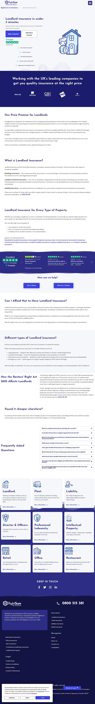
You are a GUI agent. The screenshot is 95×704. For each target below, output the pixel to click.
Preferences (12, 697)
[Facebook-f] (39, 587)
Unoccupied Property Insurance (40, 240)
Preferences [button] (34, 693)
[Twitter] (44, 587)
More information (8, 507)
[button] (90, 3)
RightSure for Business (9, 8)
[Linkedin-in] (55, 587)
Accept (42, 697)
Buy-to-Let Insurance (60, 240)
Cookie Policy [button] (41, 691)
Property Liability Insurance (60, 242)
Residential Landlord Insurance (16, 240)
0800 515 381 (26, 195)
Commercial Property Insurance (16, 242)
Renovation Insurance (77, 240)
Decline (27, 697)
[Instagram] (50, 587)
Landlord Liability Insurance (39, 242)
